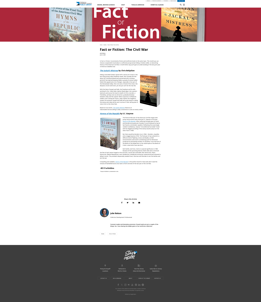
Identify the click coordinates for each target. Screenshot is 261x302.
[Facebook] (118, 285)
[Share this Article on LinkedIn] (133, 202)
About (148, 0)
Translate (166, 0)
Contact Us (103, 278)
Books (102, 233)
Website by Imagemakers (130, 294)
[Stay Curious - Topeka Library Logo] (130, 255)
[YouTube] (132, 285)
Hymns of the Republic (129, 121)
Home (101, 44)
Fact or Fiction (112, 233)
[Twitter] (121, 285)
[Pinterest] (136, 285)
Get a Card (181, 0)
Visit (123, 5)
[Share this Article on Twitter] (127, 202)
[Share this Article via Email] (139, 202)
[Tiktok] (143, 285)
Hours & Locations (157, 0)
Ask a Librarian (117, 278)
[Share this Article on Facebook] (121, 202)
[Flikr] (129, 285)
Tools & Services (137, 5)
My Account (173, 0)
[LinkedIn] (139, 285)
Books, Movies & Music (106, 5)
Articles (105, 44)
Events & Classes (157, 5)
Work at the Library (144, 278)
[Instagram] (125, 285)
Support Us (157, 278)
